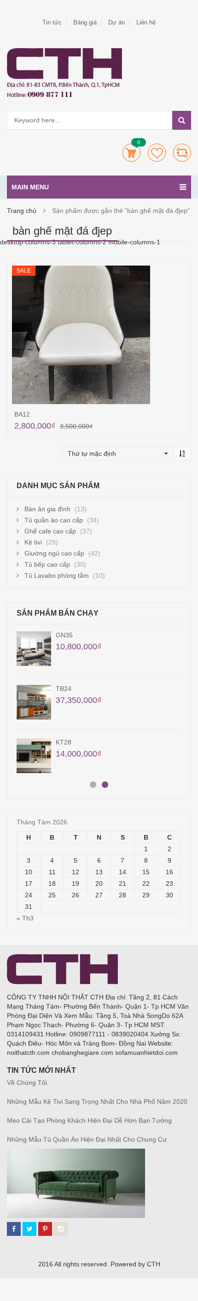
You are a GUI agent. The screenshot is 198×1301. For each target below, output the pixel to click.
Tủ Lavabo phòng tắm (56, 575)
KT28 (63, 742)
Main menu (30, 187)
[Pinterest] (45, 1229)
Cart (131, 153)
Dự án (116, 22)
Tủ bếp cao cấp (47, 564)
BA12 (22, 414)
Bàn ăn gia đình (47, 509)
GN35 (64, 635)
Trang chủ (21, 210)
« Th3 (25, 918)
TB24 (63, 688)
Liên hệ (146, 22)
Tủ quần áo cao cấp (53, 520)
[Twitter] (29, 1229)
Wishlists (157, 153)
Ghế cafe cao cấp (50, 531)
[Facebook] (14, 1229)
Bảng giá (85, 22)
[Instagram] (61, 1229)
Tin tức (52, 22)
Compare (182, 153)
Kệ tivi (33, 542)
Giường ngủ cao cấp (54, 553)
